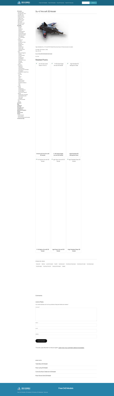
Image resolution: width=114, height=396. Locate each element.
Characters (20, 29)
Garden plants (21, 57)
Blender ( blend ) (21, 15)
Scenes (18, 113)
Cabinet (19, 76)
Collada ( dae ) (20, 18)
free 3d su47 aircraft (47, 266)
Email (37, 328)
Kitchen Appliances (22, 89)
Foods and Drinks (21, 31)
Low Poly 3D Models (21, 99)
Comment (38, 307)
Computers (20, 67)
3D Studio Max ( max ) (22, 13)
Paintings (20, 61)
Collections (19, 105)
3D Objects (20, 26)
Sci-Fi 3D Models (21, 37)
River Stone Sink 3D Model (43, 375)
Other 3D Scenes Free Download (24, 117)
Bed (19, 75)
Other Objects (21, 36)
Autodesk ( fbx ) (21, 14)
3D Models (19, 25)
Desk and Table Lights (22, 95)
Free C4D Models (65, 388)
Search (93, 2)
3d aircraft (38, 264)
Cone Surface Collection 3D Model (46, 371)
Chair (19, 77)
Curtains (20, 56)
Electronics (20, 64)
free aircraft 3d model (56, 266)
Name (37, 322)
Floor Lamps (20, 97)
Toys (19, 100)
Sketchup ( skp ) (21, 24)
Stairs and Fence (21, 49)
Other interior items (22, 60)
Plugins (18, 111)
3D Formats (19, 11)
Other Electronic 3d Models (23, 69)
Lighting (19, 93)
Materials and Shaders (21, 110)
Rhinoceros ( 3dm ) (21, 23)
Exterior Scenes (21, 114)
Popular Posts (20, 112)
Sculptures (20, 62)
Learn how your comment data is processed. (71, 348)
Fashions (20, 30)
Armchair (20, 74)
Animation (19, 103)
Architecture (20, 39)
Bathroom (20, 43)
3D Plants (20, 41)
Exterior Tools (20, 46)
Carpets (19, 54)
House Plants (20, 58)
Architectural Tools (21, 42)
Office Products (21, 68)
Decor (19, 51)
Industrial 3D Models (22, 33)
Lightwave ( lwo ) (21, 19)
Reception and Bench (22, 82)
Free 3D (55, 264)
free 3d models (39, 266)
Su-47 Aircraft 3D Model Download (44, 53)
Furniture (19, 73)
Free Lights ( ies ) (20, 107)
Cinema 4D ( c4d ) (21, 17)
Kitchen (19, 86)
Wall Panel (20, 50)
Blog (18, 104)
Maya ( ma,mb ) (21, 20)
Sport (19, 38)
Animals (19, 27)
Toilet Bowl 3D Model (42, 364)
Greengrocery (21, 88)
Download (19, 106)
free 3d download (90, 264)
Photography (20, 70)
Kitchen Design (21, 91)
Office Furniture (21, 80)
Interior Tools (20, 48)
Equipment (20, 79)
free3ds (63, 266)
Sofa (19, 83)
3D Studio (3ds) (21, 12)
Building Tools (20, 44)
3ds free (43, 264)
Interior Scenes (21, 116)
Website (37, 334)
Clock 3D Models (21, 55)
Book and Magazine (22, 52)
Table (19, 85)
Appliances (20, 66)
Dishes (19, 87)
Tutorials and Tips (20, 118)
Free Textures (20, 109)
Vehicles (19, 101)
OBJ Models (20, 21)
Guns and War (21, 32)
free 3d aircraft (61, 264)
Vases (19, 63)
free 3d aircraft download (71, 264)
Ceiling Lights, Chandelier (23, 94)
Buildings (20, 45)
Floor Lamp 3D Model (42, 368)
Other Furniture (21, 81)
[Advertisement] (87, 23)
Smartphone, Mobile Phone (23, 72)
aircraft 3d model (49, 264)
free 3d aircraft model (81, 264)
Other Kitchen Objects (22, 92)
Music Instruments (21, 35)
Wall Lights (20, 98)
